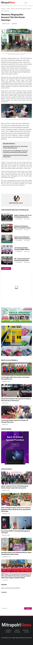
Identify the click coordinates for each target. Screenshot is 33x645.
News (4, 394)
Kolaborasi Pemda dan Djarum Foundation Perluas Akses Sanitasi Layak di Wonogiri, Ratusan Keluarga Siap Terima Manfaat (22, 227)
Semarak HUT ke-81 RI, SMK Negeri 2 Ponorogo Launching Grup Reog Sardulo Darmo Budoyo (15, 151)
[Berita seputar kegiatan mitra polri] (8, 3)
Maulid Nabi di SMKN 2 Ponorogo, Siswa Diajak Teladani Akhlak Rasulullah (15, 147)
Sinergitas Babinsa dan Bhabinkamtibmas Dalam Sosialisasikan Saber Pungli (16, 553)
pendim (8, 8)
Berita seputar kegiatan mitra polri (22, 637)
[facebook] (2, 190)
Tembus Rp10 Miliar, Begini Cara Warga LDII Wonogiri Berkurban (14, 421)
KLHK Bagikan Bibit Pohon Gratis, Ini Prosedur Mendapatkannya (15, 378)
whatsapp (25, 630)
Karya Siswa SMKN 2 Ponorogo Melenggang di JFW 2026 (15, 532)
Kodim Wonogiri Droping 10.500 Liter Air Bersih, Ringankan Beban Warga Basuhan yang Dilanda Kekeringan (16, 509)
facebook (8, 630)
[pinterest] (11, 190)
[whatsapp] (8, 190)
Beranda (3, 8)
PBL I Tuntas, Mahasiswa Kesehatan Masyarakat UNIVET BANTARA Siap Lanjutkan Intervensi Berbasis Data (22, 259)
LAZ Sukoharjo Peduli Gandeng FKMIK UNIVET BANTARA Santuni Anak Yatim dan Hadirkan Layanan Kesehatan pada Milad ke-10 (22, 248)
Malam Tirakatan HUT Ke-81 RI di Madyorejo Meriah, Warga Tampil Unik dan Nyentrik (23, 216)
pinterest (8, 632)
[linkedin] (14, 190)
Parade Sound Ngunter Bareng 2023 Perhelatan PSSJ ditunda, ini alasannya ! (16, 399)
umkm (4, 548)
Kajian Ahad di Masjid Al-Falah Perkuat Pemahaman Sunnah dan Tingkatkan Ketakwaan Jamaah (22, 238)
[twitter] (5, 190)
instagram (17, 632)
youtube (26, 632)
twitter (17, 630)
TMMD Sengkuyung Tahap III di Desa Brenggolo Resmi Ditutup (15, 156)
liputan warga (18, 218)
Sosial (5, 373)
